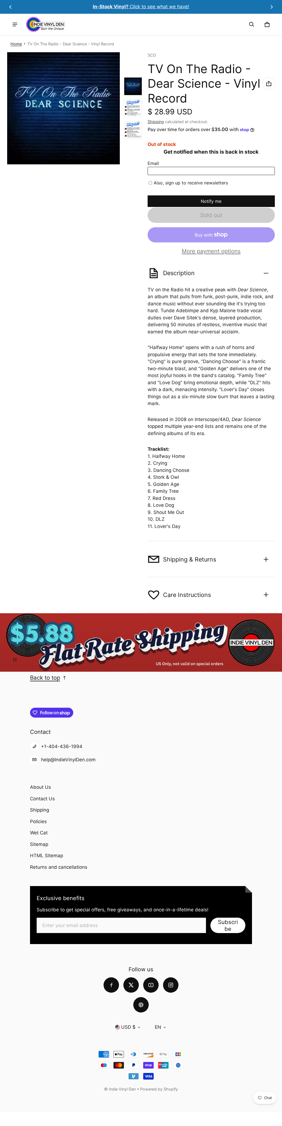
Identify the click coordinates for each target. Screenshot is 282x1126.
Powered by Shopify (159, 1089)
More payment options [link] (211, 251)
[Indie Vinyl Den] (45, 24)
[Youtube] (151, 985)
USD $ (128, 1027)
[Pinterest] (141, 1004)
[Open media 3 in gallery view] (133, 130)
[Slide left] (10, 7)
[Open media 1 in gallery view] (133, 86)
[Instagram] (170, 985)
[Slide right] (272, 7)
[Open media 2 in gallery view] (133, 108)
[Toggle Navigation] (15, 24)
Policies (38, 821)
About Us (40, 787)
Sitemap (39, 844)
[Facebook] (111, 985)
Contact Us (42, 798)
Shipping (156, 121)
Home (16, 44)
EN (158, 1027)
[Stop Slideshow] (15, 659)
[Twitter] (131, 985)
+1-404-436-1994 (61, 746)
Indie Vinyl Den (123, 1089)
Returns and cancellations (58, 867)
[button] (251, 24)
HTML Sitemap (46, 855)
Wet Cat (39, 832)
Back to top (45, 677)
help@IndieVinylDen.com (68, 759)
